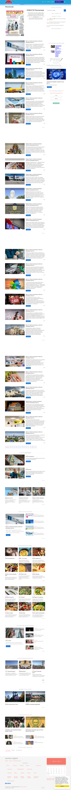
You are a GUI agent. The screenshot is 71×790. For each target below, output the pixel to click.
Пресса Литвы (29, 769)
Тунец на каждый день (10, 558)
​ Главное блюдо (22, 612)
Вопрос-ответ (38, 765)
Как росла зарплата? (30, 456)
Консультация (9, 455)
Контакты (10, 760)
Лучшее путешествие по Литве (11, 704)
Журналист (15, 455)
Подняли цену (28, 469)
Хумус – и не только (23, 558)
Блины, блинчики (35, 574)
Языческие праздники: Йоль (38, 742)
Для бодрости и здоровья (37, 597)
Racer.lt (53, 779)
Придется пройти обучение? (38, 498)
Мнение (27, 765)
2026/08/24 (28, 453)
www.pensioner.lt (49, 778)
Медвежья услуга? (9, 498)
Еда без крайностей (36, 558)
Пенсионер (8, 515)
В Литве (7, 765)
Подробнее (28, 50)
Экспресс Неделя (8, 548)
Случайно (13, 750)
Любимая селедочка (9, 597)
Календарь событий (10, 717)
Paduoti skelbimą (58, 1)
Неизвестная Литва (10, 692)
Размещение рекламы (17, 760)
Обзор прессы (9, 769)
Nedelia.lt (6, 760)
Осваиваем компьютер (23, 498)
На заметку (21, 765)
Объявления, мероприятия (12, 628)
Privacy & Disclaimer (23, 786)
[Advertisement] (25, 135)
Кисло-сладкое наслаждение (38, 612)
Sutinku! (62, 786)
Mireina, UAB (43, 786)
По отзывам (8, 750)
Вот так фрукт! (22, 597)
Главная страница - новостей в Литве (12, 4)
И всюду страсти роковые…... (38, 671)
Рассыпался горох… (23, 574)
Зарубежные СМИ (20, 769)
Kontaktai (48, 1)
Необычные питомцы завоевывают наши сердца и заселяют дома (38, 648)
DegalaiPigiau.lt (49, 779)
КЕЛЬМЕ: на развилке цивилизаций (33, 704)
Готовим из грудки (9, 612)
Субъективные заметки (13, 661)
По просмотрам (19, 750)
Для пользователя (56, 93)
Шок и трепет (8, 640)
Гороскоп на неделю (52, 69)
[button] (7, 666)
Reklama (52, 1)
